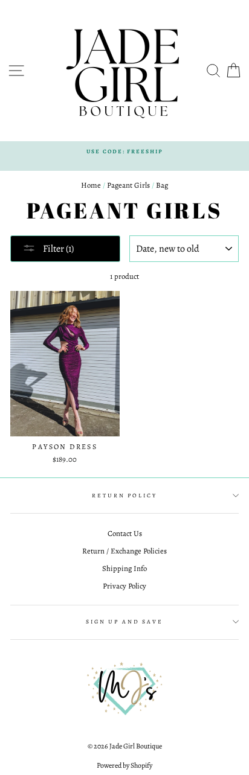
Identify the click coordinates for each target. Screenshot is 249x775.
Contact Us (125, 533)
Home (91, 185)
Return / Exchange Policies (124, 551)
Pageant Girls (128, 185)
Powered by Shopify (124, 765)
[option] (124, 151)
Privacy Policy (124, 586)
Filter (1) (57, 248)
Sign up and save (124, 621)
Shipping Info (124, 568)
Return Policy (124, 495)
